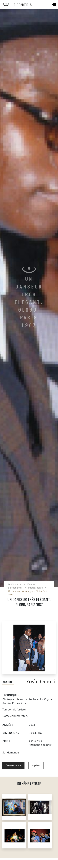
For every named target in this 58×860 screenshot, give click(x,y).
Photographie (35, 587)
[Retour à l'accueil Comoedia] (30, 4)
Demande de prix (13, 765)
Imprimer (36, 765)
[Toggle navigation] (54, 4)
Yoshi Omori (40, 681)
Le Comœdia (14, 584)
